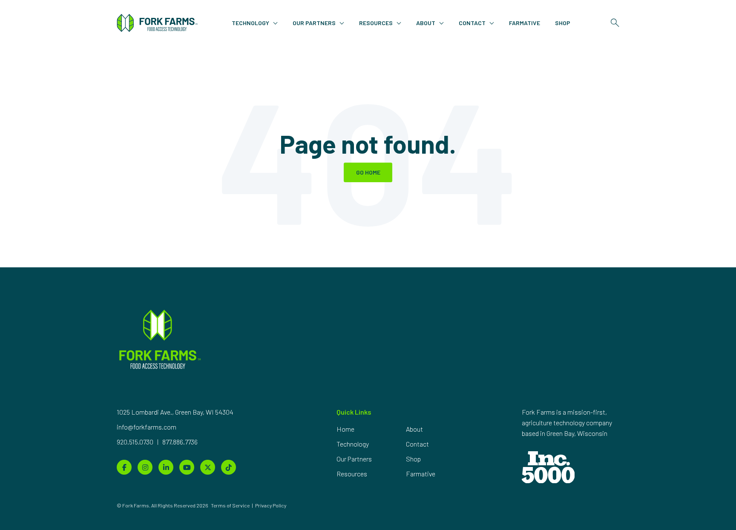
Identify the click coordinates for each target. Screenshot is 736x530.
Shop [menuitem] (413, 459)
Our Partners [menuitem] (354, 459)
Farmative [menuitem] (420, 474)
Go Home (368, 172)
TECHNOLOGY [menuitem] (250, 22)
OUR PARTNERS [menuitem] (314, 22)
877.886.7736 (180, 442)
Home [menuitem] (345, 429)
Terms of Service (230, 505)
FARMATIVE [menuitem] (524, 22)
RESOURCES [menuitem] (376, 22)
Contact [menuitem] (417, 444)
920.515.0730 (136, 442)
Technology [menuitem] (352, 444)
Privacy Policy (270, 505)
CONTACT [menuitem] (472, 22)
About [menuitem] (414, 429)
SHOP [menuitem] (562, 22)
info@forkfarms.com (146, 427)
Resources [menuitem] (351, 474)
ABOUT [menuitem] (425, 22)
